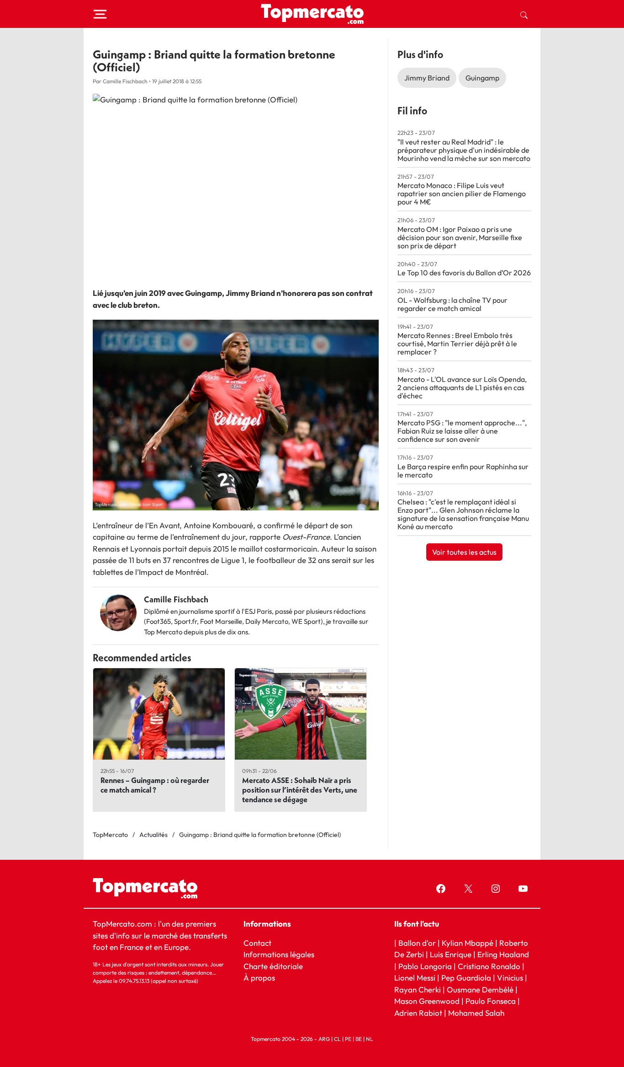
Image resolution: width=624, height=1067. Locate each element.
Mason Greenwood (427, 1001)
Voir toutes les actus (464, 552)
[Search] (524, 14)
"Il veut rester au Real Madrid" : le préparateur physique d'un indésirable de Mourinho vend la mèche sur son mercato (463, 150)
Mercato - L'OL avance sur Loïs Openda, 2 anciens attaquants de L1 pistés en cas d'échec (462, 387)
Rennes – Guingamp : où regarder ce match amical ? (154, 784)
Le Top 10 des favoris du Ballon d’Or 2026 (464, 272)
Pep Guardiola (466, 977)
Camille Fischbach (176, 599)
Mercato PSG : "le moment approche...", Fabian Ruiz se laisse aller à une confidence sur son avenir (462, 430)
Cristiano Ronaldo (489, 966)
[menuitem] (524, 14)
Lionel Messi (414, 977)
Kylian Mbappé (467, 943)
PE (348, 1038)
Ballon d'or (417, 943)
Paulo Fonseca (490, 1001)
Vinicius (510, 977)
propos (262, 977)
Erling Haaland (503, 954)
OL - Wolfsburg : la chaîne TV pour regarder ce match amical (452, 304)
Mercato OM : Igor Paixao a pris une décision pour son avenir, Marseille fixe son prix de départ (459, 237)
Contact (257, 943)
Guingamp (482, 77)
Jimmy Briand (426, 77)
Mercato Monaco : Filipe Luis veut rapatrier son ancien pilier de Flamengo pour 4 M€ (461, 193)
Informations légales (278, 954)
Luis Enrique (450, 954)
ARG (324, 1038)
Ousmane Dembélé (480, 989)
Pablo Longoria (425, 966)
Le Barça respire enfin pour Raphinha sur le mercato (463, 470)
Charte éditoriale (273, 966)
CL (337, 1038)
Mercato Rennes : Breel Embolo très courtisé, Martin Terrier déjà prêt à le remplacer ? (457, 343)
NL (369, 1038)
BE (358, 1038)
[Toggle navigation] (100, 14)
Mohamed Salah (476, 1013)
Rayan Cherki (417, 989)
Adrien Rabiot (418, 1013)
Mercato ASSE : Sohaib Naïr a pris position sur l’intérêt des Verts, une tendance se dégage (299, 789)
